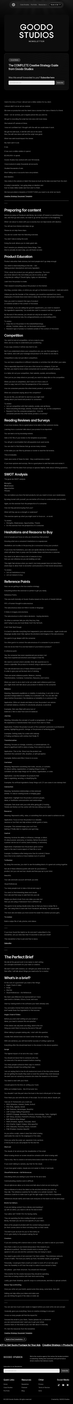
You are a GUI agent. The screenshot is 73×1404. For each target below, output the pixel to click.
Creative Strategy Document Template (18, 196)
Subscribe (7, 943)
